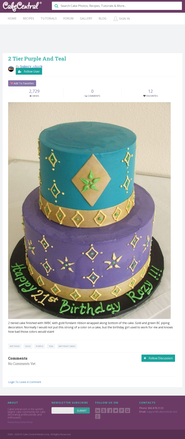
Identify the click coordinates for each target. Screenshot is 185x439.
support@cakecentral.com (162, 411)
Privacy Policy (14, 422)
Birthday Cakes (67, 346)
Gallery (86, 18)
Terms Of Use (26, 422)
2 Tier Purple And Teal (37, 58)
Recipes (28, 18)
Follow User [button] (31, 71)
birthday (15, 346)
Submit (82, 410)
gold (28, 346)
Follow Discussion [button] (160, 358)
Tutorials (49, 18)
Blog (102, 18)
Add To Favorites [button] (23, 83)
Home (12, 18)
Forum (68, 18)
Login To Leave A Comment (24, 382)
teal (51, 346)
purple (39, 346)
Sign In (124, 19)
